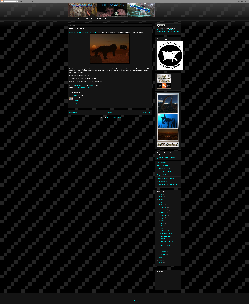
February (164, 251)
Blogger (134, 300)
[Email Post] (97, 85)
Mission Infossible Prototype (165, 178)
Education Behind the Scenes (166, 171)
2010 (160, 202)
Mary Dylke (77, 95)
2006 (160, 263)
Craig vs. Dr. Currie (163, 175)
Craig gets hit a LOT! (163, 168)
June (162, 223)
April (162, 228)
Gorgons (163, 238)
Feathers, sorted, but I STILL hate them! (167, 242)
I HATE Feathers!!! (166, 245)
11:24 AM (76, 100)
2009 (160, 205)
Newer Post (73, 112)
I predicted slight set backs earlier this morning (82, 32)
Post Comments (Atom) (114, 117)
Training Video (161, 162)
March (163, 249)
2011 (160, 199)
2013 (160, 194)
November (164, 210)
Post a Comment (76, 104)
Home (72, 19)
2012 (160, 197)
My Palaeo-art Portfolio (85, 19)
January (163, 254)
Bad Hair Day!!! (165, 230)
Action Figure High (162, 165)
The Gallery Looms (166, 233)
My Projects (77, 87)
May (162, 226)
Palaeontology (85, 87)
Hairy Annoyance (165, 236)
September (164, 215)
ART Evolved (101, 19)
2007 (160, 260)
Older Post (147, 112)
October (163, 212)
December (164, 207)
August (163, 218)
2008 (160, 257)
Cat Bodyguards (162, 181)
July (162, 220)
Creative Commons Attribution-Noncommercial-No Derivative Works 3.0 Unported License (168, 31)
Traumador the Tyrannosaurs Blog (167, 184)
